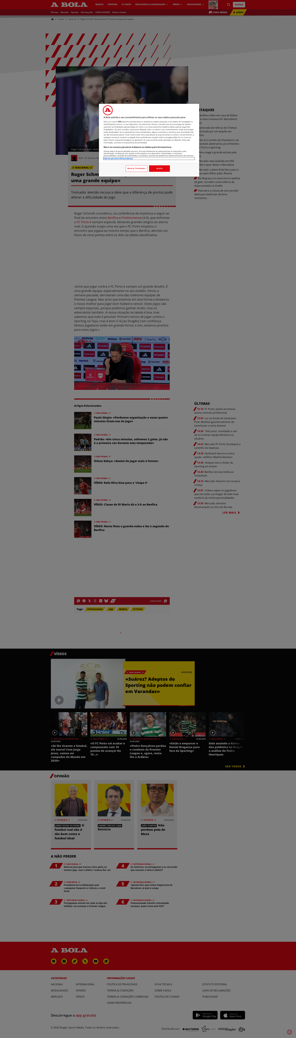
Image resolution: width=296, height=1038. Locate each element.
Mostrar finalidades (136, 168)
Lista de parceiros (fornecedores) (118, 158)
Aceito (159, 168)
